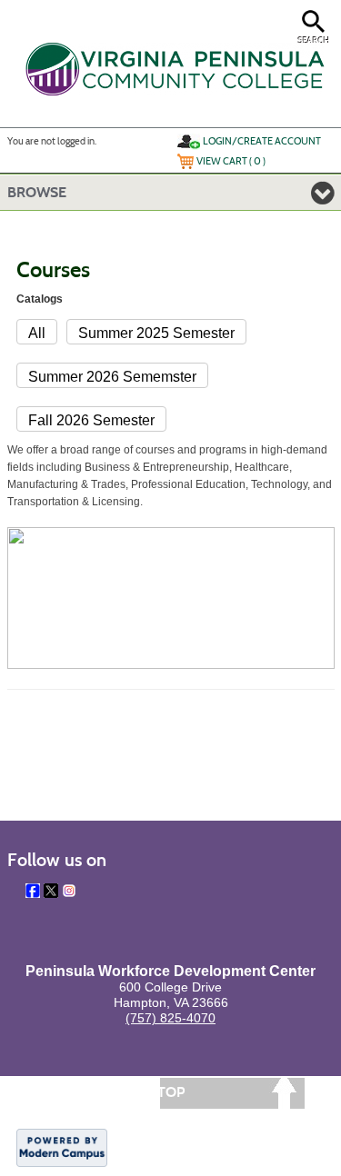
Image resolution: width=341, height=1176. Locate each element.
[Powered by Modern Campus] (61, 1147)
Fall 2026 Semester (91, 420)
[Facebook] (32, 890)
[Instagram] (69, 890)
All (36, 333)
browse (36, 192)
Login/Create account (262, 141)
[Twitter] (51, 890)
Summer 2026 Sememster (112, 376)
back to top (140, 1092)
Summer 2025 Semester (156, 333)
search (314, 40)
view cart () (231, 160)
